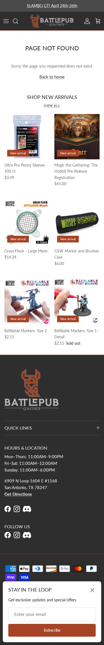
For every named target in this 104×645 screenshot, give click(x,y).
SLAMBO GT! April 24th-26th (52, 5)
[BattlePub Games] (52, 21)
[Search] (18, 21)
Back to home (52, 76)
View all (52, 105)
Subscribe (52, 630)
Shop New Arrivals (52, 97)
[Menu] (6, 21)
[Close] (92, 590)
